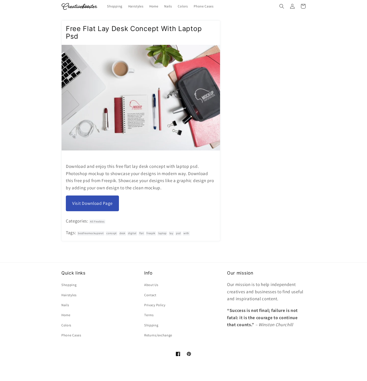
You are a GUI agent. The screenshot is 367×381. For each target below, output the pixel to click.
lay (171, 233)
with (186, 233)
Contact (150, 295)
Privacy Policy (154, 305)
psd (178, 233)
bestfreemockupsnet (90, 233)
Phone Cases (71, 335)
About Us (151, 285)
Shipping (151, 325)
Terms (149, 315)
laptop (162, 233)
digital (132, 233)
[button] (281, 6)
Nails (65, 305)
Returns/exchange (158, 335)
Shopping (69, 285)
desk (122, 233)
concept (111, 233)
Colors (66, 325)
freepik (151, 233)
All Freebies (97, 221)
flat (141, 233)
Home (66, 315)
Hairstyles (69, 295)
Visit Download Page (92, 203)
